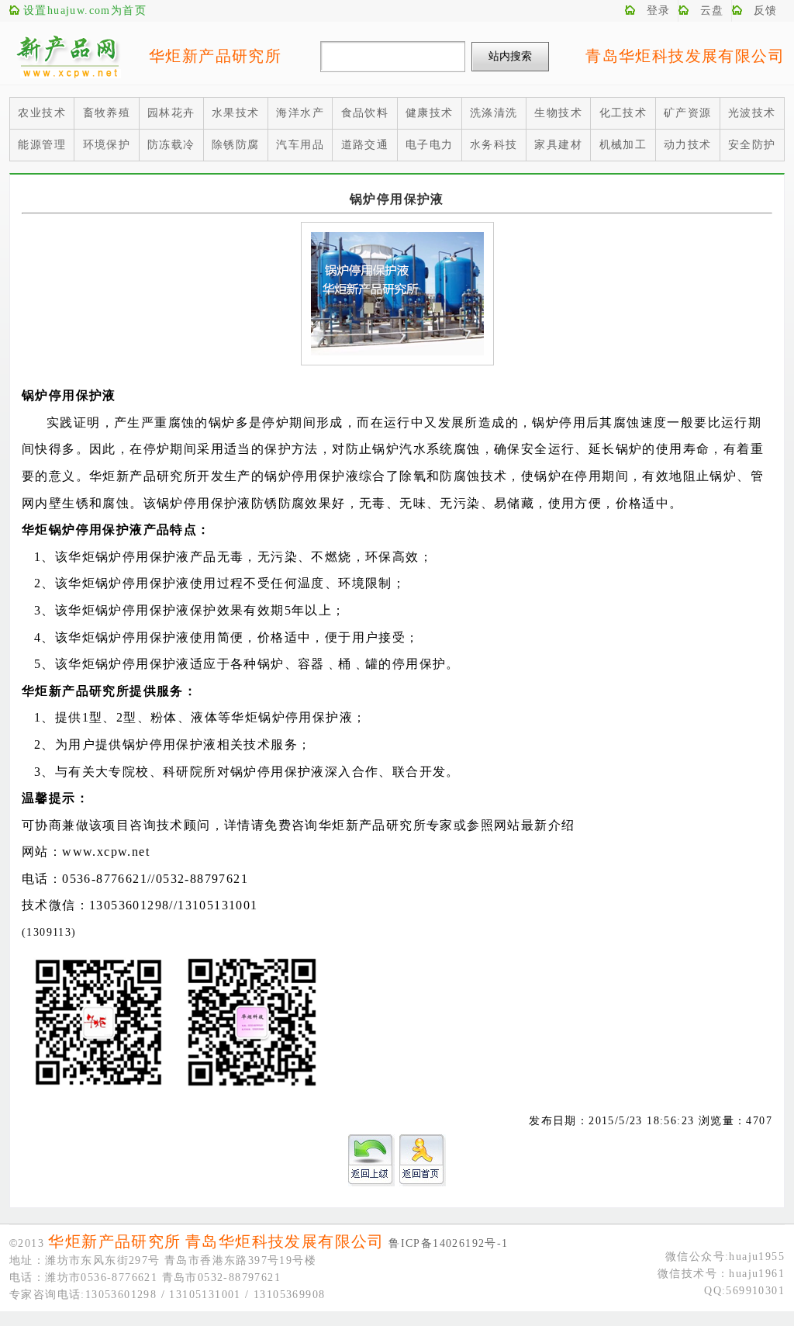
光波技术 (752, 113)
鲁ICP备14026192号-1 (448, 1243)
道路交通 (365, 145)
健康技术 (430, 113)
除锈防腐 (236, 145)
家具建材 (558, 145)
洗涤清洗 (494, 113)
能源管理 (42, 145)
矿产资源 (688, 113)
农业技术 (42, 113)
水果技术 (236, 113)
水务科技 (494, 145)
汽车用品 (300, 145)
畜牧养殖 (107, 113)
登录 (659, 10)
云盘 (712, 10)
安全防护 (752, 145)
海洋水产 (300, 113)
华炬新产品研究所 (215, 55)
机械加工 (623, 145)
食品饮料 (365, 113)
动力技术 (688, 145)
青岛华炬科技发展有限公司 (685, 55)
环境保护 (107, 145)
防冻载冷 (171, 145)
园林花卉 (171, 113)
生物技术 (558, 113)
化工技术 (623, 113)
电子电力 (430, 145)
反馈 (766, 10)
